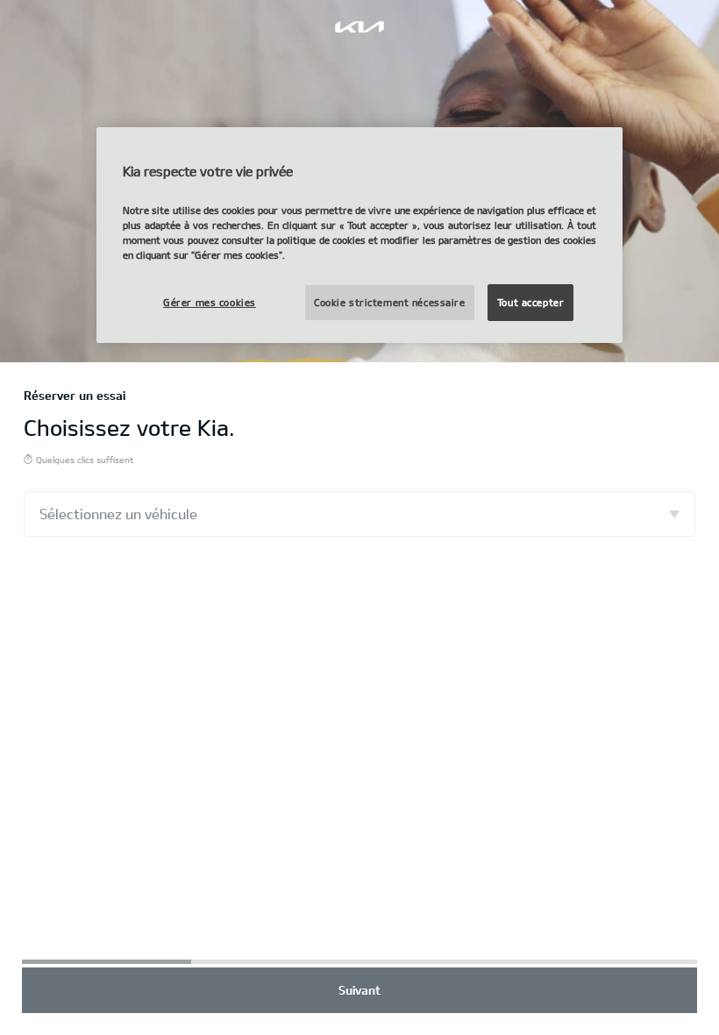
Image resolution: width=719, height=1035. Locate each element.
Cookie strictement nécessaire (390, 302)
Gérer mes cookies (209, 302)
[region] (359, 235)
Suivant (359, 989)
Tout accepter (530, 302)
